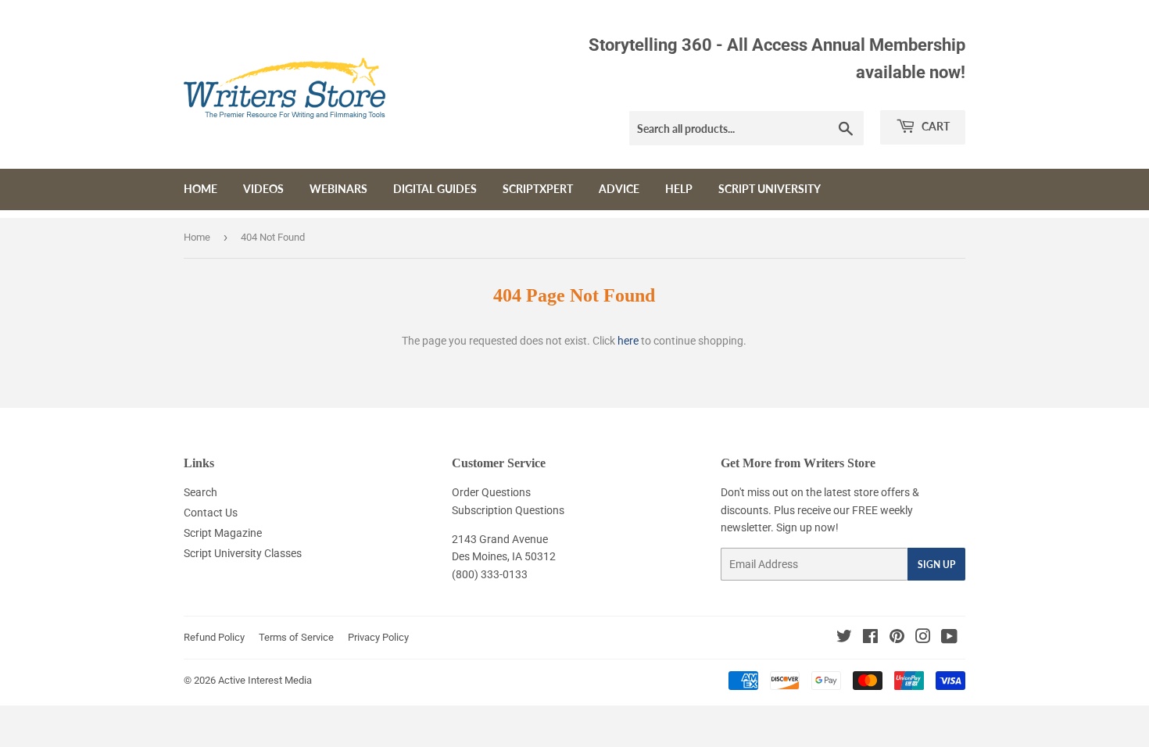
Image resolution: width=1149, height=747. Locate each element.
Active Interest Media (265, 680)
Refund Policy (214, 637)
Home (200, 188)
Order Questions (491, 492)
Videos (263, 188)
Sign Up (936, 564)
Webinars (338, 188)
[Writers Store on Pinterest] (897, 638)
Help (679, 188)
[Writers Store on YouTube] (949, 638)
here (628, 340)
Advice (619, 188)
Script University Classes (243, 553)
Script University (769, 188)
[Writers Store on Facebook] (870, 638)
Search (200, 492)
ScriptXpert (538, 188)
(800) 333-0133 (490, 574)
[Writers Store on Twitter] (844, 638)
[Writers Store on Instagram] (923, 638)
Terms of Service (296, 637)
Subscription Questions (508, 510)
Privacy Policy (378, 637)
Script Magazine (223, 533)
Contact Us (211, 512)
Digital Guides (435, 188)
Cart (934, 126)
